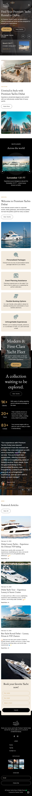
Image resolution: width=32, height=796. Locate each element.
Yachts (11, 748)
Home (11, 745)
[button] (29, 5)
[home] (6, 5)
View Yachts (19, 29)
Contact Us (12, 750)
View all (5, 511)
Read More (5, 558)
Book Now (6, 29)
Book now (6, 106)
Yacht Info (6, 49)
